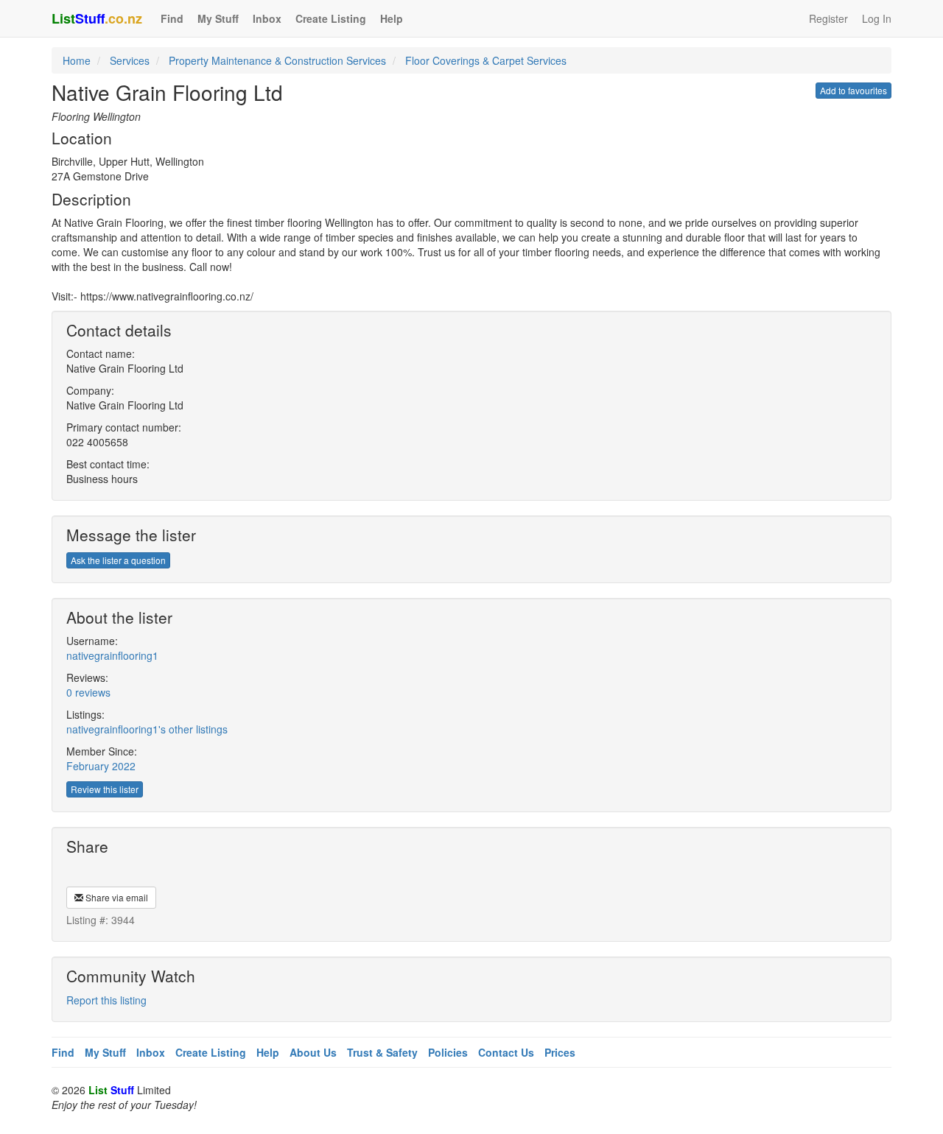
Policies (448, 1052)
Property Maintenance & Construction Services (277, 60)
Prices (559, 1052)
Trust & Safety (382, 1052)
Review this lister (105, 789)
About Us (313, 1052)
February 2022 (101, 765)
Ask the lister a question (118, 560)
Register (828, 18)
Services (130, 60)
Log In (876, 18)
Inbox (267, 18)
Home (77, 60)
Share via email (115, 897)
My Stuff (218, 18)
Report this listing (106, 1000)
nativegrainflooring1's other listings (147, 729)
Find (172, 18)
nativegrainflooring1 (112, 655)
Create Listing (330, 18)
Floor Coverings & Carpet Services (486, 60)
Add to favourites (853, 90)
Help (391, 18)
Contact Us (506, 1052)
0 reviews (88, 692)
